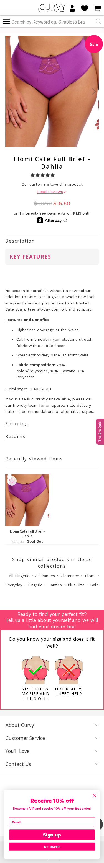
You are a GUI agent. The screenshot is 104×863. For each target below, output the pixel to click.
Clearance (70, 575)
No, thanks (52, 846)
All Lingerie (19, 575)
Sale (94, 585)
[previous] (10, 91)
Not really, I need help (69, 691)
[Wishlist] (84, 8)
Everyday (14, 585)
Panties (55, 585)
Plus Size (76, 585)
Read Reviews (50, 191)
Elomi (90, 575)
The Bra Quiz (100, 431)
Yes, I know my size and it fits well (35, 693)
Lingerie (35, 585)
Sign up (52, 834)
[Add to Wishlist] (12, 480)
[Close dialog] (94, 795)
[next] (93, 91)
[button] (43, 175)
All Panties (45, 575)
